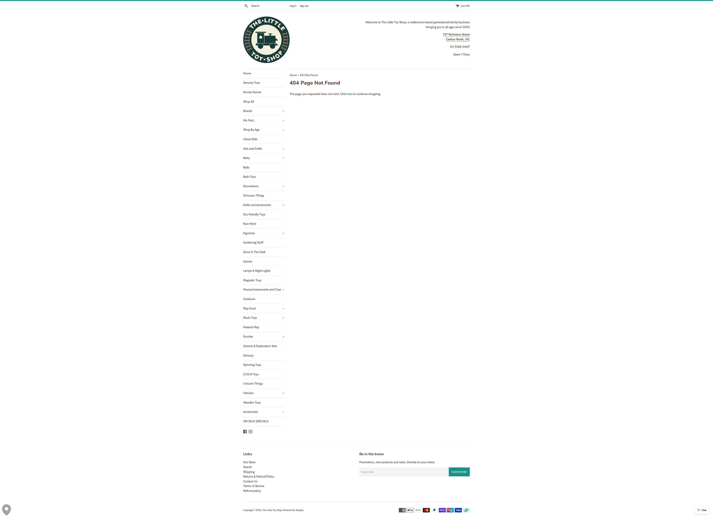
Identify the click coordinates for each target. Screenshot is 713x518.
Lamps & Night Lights (256, 270)
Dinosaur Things (253, 195)
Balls (246, 167)
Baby (263, 158)
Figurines (263, 233)
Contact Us (250, 481)
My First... (263, 120)
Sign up (304, 5)
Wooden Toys (252, 402)
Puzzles (263, 336)
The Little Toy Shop (272, 510)
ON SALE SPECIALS (255, 421)
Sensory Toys (251, 82)
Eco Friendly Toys (254, 214)
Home (247, 73)
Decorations (263, 186)
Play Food (263, 308)
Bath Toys (249, 176)
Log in (293, 5)
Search (247, 467)
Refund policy (252, 491)
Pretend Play (251, 327)
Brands (263, 111)
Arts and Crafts (263, 148)
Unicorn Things (253, 383)
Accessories (263, 412)
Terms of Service (253, 486)
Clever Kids (250, 139)
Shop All (248, 101)
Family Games (252, 92)
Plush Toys (263, 317)
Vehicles (263, 393)
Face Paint (249, 223)
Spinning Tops (252, 365)
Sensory (248, 355)
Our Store (249, 462)
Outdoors (249, 299)
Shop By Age (263, 129)
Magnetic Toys (252, 280)
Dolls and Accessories (263, 205)
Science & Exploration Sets (260, 346)
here (349, 94)
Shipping (249, 472)
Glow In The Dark (254, 252)
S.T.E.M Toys (251, 374)
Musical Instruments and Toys (263, 289)
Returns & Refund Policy (258, 476)
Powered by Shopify (293, 510)
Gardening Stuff (253, 242)
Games (247, 261)
